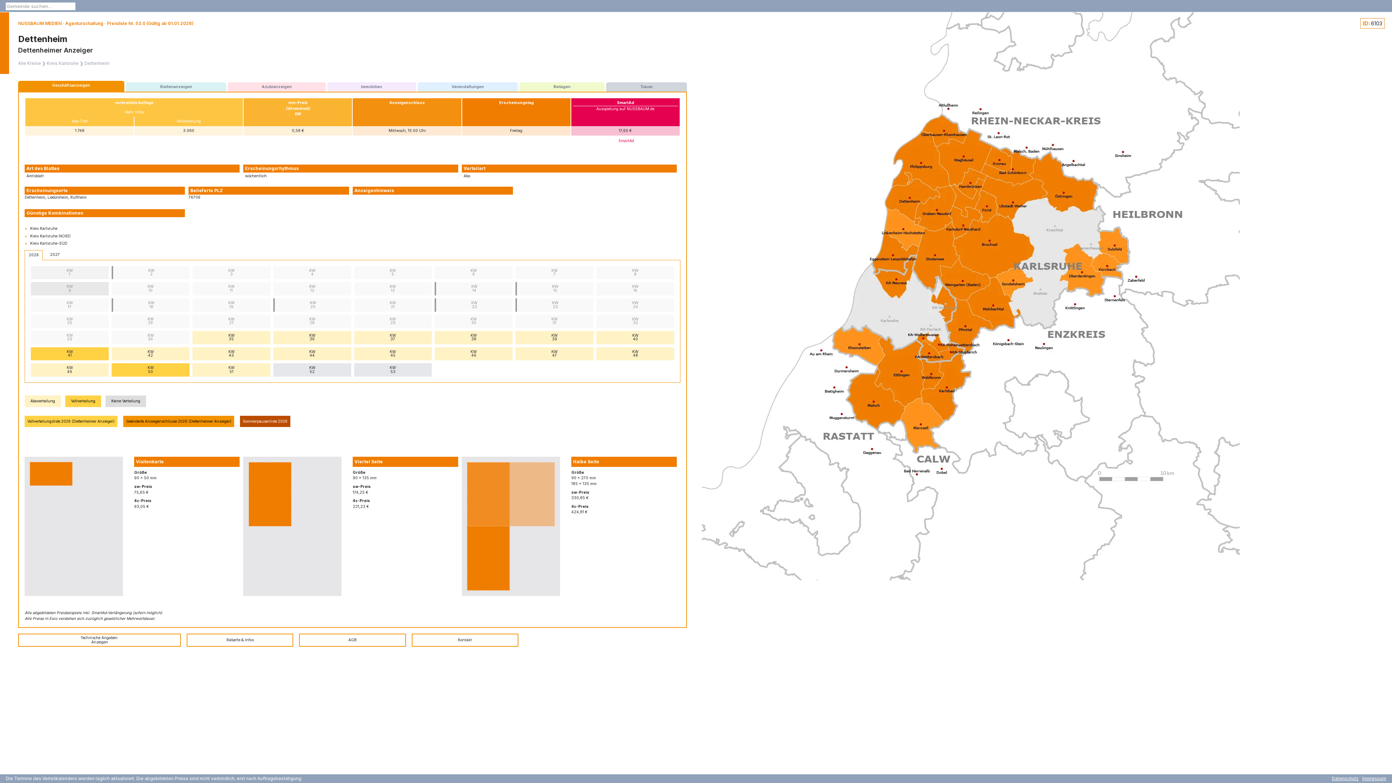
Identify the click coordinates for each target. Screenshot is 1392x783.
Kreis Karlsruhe (63, 63)
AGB (352, 640)
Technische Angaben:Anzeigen (99, 640)
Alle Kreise (29, 63)
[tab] (71, 86)
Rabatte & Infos (240, 640)
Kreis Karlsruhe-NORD (50, 236)
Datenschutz (1345, 778)
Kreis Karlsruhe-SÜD (48, 243)
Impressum (1374, 778)
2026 (34, 255)
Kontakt (465, 640)
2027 (55, 254)
